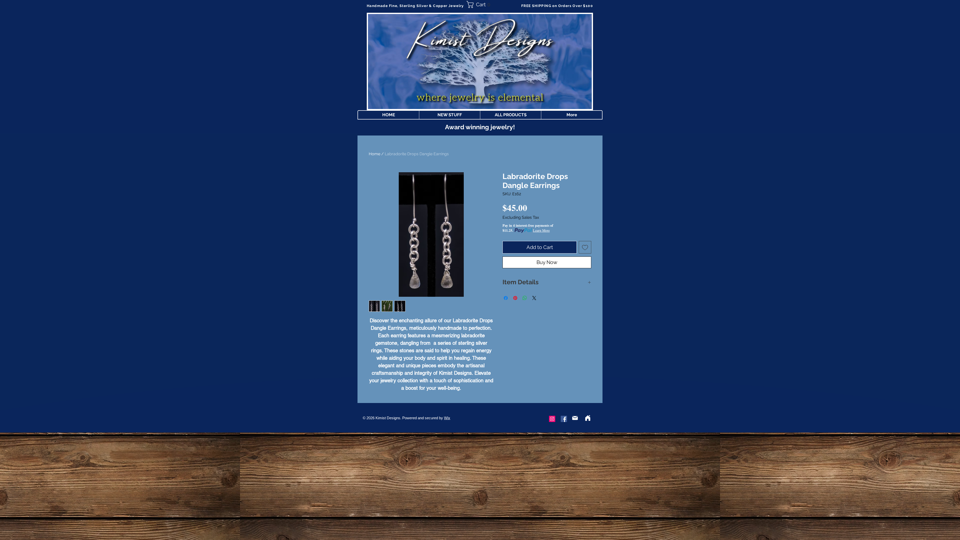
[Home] (587, 418)
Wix (447, 418)
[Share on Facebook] (506, 298)
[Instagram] (552, 419)
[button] (479, 4)
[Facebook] (564, 419)
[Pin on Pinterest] (515, 298)
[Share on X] (534, 298)
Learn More (541, 230)
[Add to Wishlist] (585, 247)
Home (374, 154)
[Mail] (575, 418)
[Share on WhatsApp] (525, 298)
